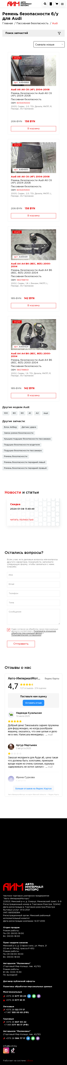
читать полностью (22, 520)
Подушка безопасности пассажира (23, 451)
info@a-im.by (10, 1046)
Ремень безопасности (15, 456)
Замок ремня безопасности (18, 433)
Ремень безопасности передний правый (25, 468)
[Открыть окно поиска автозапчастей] (45, 4)
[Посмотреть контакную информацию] (50, 4)
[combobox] (49, 44)
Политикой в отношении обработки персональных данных (33, 632)
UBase (29, 1061)
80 (14, 413)
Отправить (21, 644)
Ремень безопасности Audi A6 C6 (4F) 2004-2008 (31, 94)
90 (22, 413)
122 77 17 (15, 1010)
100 (6, 413)
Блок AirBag (10, 427)
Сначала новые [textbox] (44, 45)
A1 (30, 413)
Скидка (15, 504)
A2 (37, 413)
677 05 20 (16, 996)
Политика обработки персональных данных (27, 986)
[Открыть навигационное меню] (62, 4)
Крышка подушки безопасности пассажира (27, 439)
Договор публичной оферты (19, 981)
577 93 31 (15, 1000)
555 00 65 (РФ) (16, 1012)
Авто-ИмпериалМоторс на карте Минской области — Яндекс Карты (33, 794)
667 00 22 (16, 1022)
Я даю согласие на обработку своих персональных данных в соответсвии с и (34, 632)
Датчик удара (29, 427)
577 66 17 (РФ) (16, 1025)
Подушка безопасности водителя (22, 445)
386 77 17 (15, 1038)
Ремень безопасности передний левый (24, 462)
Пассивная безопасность (26, 99)
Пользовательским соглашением (26, 635)
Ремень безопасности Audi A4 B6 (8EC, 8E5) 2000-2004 (31, 271)
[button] (46, 413)
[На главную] (19, 4)
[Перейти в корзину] (56, 4)
